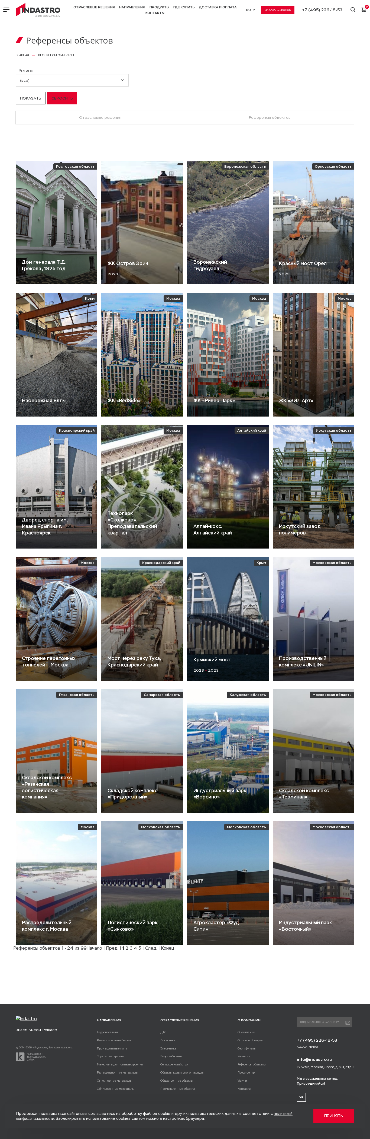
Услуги (242, 1080)
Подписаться (348, 1023)
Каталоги (244, 1056)
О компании (246, 1032)
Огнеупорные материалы (114, 1080)
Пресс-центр (246, 1072)
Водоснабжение (171, 1056)
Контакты (154, 13)
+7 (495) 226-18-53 (322, 10)
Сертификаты (247, 1048)
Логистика (167, 1040)
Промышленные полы (112, 1048)
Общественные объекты (176, 1080)
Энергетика (168, 1048)
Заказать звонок (278, 10)
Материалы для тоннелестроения (120, 1064)
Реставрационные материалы (117, 1072)
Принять (333, 1116)
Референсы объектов (270, 117)
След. (151, 948)
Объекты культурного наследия (182, 1072)
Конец (167, 948)
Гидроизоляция (108, 1032)
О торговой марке (250, 1040)
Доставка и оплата (218, 7)
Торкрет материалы (110, 1056)
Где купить (184, 7)
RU (248, 10)
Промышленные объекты (177, 1089)
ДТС (163, 1032)
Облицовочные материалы (115, 1089)
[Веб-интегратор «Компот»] (31, 1056)
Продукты (159, 7)
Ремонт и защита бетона (114, 1040)
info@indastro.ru (314, 1059)
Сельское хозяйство (174, 1064)
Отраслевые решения (94, 7)
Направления (132, 7)
